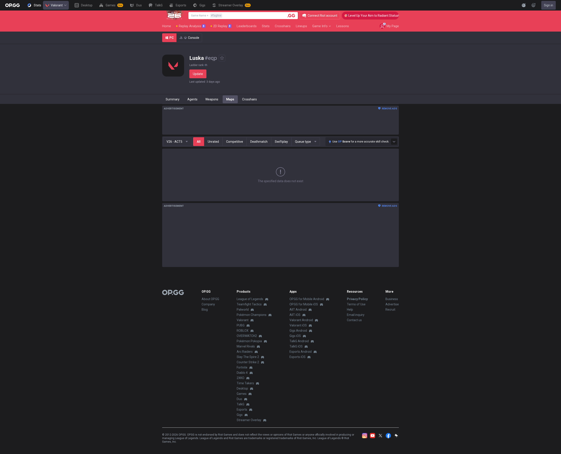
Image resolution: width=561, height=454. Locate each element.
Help (350, 309)
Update (198, 74)
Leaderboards (247, 26)
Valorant (57, 5)
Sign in (548, 5)
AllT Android (298, 309)
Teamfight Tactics (249, 304)
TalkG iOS (296, 346)
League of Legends (250, 299)
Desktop (242, 388)
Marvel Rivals (246, 346)
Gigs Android (298, 330)
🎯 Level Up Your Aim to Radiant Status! (365, 15)
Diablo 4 (242, 372)
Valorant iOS (298, 325)
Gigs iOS (295, 336)
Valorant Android (301, 320)
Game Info (320, 26)
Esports (242, 409)
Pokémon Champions (251, 315)
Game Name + (206, 15)
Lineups (301, 26)
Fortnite (242, 367)
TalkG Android (299, 341)
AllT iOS (294, 315)
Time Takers (245, 383)
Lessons (342, 26)
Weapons (211, 99)
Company (208, 304)
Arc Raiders (245, 351)
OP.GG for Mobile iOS (303, 304)
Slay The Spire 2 (248, 357)
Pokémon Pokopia (249, 341)
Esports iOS (297, 357)
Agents (192, 99)
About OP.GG (210, 299)
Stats (266, 26)
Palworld (243, 309)
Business (391, 299)
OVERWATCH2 (247, 336)
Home (166, 26)
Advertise (392, 304)
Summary (172, 99)
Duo (239, 399)
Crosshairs (283, 26)
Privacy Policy (357, 299)
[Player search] (291, 15)
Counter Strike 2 (248, 362)
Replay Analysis (191, 26)
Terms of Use (356, 304)
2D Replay (222, 26)
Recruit (390, 309)
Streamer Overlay (249, 420)
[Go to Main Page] (12, 5)
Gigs (240, 415)
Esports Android (300, 351)
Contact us (354, 320)
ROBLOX (243, 330)
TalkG (240, 404)
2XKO (240, 378)
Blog (205, 309)
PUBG (241, 325)
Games (242, 393)
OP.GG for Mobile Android (306, 299)
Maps (230, 99)
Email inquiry (355, 315)
